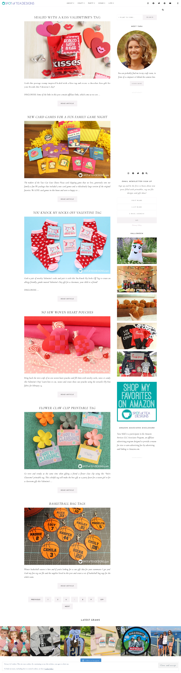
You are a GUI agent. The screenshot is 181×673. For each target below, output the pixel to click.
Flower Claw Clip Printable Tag (67, 408)
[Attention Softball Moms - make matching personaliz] (75, 641)
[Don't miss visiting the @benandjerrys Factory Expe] (136, 641)
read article (67, 103)
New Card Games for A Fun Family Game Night (67, 117)
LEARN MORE (137, 83)
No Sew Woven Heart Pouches (67, 312)
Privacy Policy (137, 225)
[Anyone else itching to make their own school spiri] (45, 641)
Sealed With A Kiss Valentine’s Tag (67, 17)
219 (102, 600)
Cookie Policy (49, 669)
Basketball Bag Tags (67, 504)
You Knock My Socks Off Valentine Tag (67, 213)
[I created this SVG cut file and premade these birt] (15, 641)
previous (35, 599)
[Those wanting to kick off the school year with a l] (105, 641)
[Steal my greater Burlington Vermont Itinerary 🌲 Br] (166, 641)
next (67, 606)
